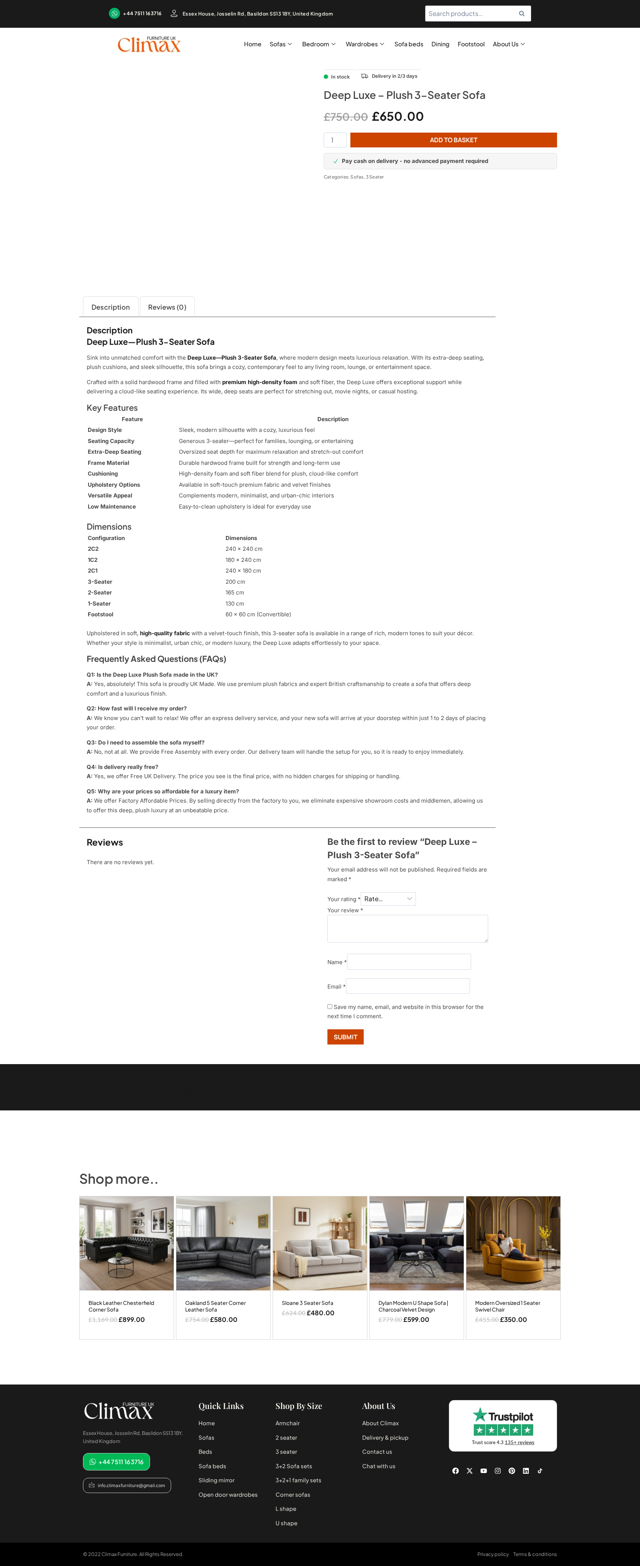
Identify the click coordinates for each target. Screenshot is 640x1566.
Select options (320, 1337)
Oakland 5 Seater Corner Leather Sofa (215, 1306)
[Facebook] (455, 1470)
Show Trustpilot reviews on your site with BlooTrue (149, 1090)
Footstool (471, 44)
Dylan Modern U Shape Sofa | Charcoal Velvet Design (414, 1306)
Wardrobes (362, 44)
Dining (440, 44)
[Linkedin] (526, 1470)
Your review (345, 910)
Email (336, 986)
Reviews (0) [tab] (167, 307)
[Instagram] (497, 1470)
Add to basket (453, 140)
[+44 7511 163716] (114, 13)
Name (337, 962)
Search (524, 13)
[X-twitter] (469, 1470)
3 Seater (375, 177)
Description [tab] (110, 307)
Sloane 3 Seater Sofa (307, 1302)
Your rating (344, 899)
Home (252, 44)
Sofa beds (408, 44)
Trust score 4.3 (503, 1442)
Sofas (278, 44)
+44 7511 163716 (142, 13)
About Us (506, 44)
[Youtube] (483, 1470)
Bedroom (315, 44)
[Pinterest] (512, 1470)
